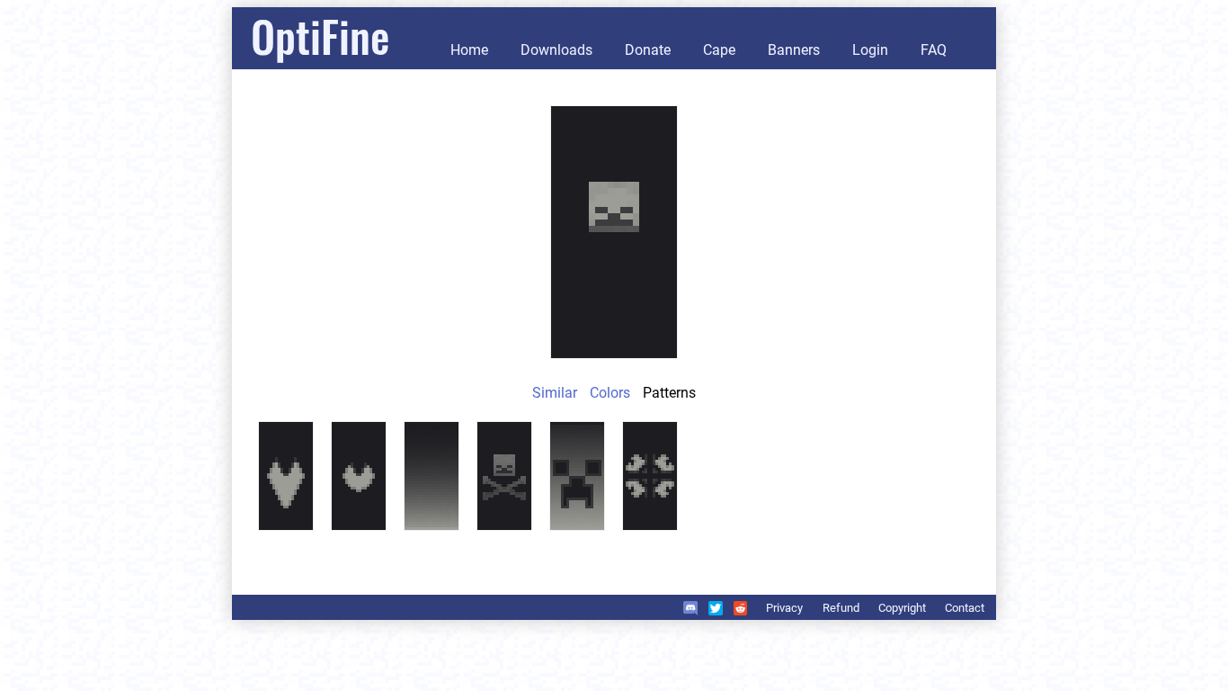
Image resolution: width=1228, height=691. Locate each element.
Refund (841, 608)
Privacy (784, 608)
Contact (964, 608)
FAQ (934, 49)
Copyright (902, 608)
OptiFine (320, 35)
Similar (554, 392)
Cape (719, 49)
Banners (794, 49)
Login (870, 49)
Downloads (556, 49)
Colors (610, 392)
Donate (648, 49)
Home (469, 49)
